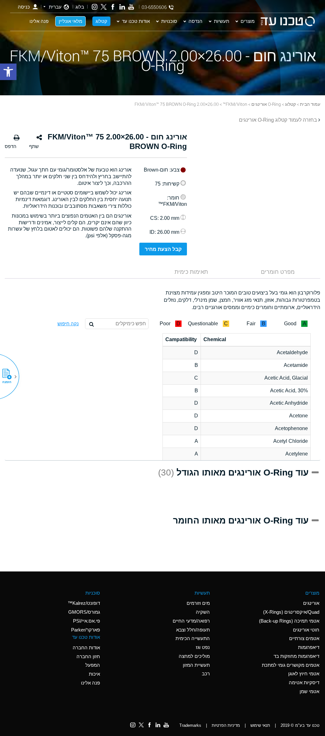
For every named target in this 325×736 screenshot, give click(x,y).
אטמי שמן (309, 691)
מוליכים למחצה (194, 656)
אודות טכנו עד (136, 21)
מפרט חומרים (278, 272)
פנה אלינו (39, 21)
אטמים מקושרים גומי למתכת (290, 665)
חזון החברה (88, 656)
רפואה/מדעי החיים (191, 621)
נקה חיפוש (68, 323)
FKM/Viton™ (235, 104)
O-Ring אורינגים (266, 104)
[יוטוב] (131, 7)
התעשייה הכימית (193, 638)
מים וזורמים (198, 603)
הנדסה (195, 21)
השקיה (203, 612)
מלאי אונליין (70, 21)
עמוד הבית (310, 104)
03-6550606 (154, 7)
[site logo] (287, 21)
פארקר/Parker (85, 629)
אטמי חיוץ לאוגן (303, 673)
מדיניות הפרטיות (226, 725)
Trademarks (190, 725)
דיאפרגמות (308, 647)
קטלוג (101, 21)
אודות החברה (86, 647)
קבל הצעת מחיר (163, 249)
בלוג (80, 7)
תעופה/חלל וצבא (193, 629)
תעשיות (221, 21)
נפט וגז (203, 647)
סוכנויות (169, 21)
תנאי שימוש (260, 725)
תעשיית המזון (196, 665)
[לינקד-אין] (122, 7)
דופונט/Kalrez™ (84, 603)
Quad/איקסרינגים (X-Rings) (291, 612)
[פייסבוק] (113, 7)
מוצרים (248, 21)
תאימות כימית (191, 272)
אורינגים (311, 603)
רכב (206, 673)
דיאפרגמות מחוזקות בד (296, 656)
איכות (94, 674)
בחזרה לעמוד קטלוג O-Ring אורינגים (278, 120)
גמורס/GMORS (84, 612)
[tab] (278, 272)
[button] (9, 376)
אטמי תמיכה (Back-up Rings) (289, 621)
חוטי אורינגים (306, 629)
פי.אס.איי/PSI (86, 621)
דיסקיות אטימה (304, 682)
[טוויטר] (104, 7)
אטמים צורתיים (304, 638)
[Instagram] (95, 7)
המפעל (92, 665)
